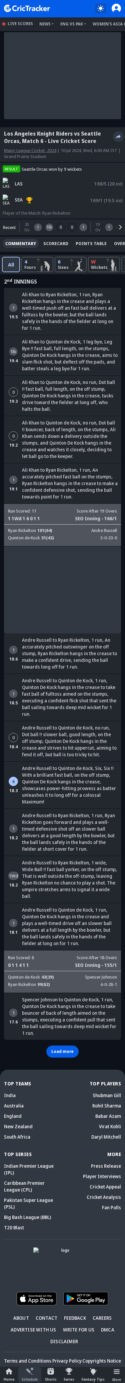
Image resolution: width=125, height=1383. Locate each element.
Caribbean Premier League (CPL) (24, 1186)
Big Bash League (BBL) (27, 1217)
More (116, 1379)
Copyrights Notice (101, 1361)
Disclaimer (64, 1341)
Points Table (91, 243)
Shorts (51, 1379)
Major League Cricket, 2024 (30, 150)
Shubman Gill (107, 1095)
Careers (102, 1318)
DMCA (107, 1329)
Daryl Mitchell (106, 1137)
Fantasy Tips (93, 1379)
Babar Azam (108, 1116)
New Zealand (18, 1126)
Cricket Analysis (104, 1197)
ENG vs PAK (71, 24)
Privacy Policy (67, 1361)
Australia (14, 1105)
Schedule (30, 1379)
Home (9, 1379)
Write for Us (78, 1329)
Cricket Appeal (105, 1186)
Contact (46, 1318)
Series (69, 1379)
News (45, 24)
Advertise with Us (33, 1329)
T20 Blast (14, 1227)
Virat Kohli (110, 1126)
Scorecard (55, 243)
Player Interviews (102, 1176)
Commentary (20, 243)
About (21, 1318)
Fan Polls (111, 1207)
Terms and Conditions (27, 1361)
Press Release (106, 1166)
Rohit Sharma (106, 1105)
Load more (62, 1051)
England (13, 1116)
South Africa (17, 1137)
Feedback (75, 1318)
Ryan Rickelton (56, 213)
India (10, 1095)
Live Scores (20, 23)
